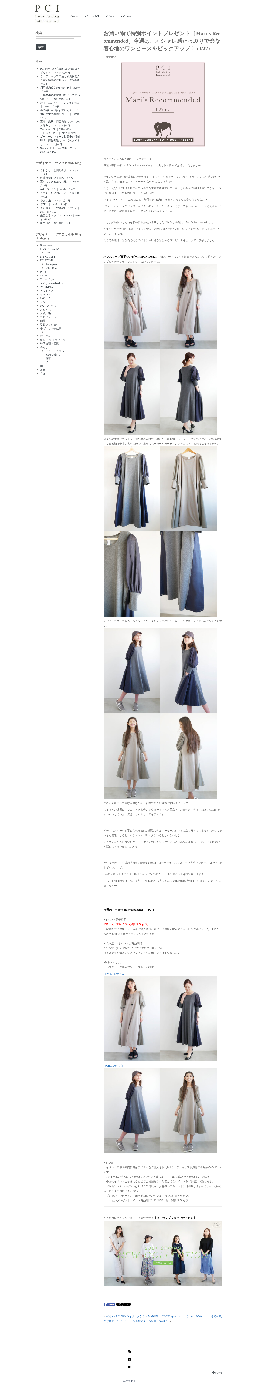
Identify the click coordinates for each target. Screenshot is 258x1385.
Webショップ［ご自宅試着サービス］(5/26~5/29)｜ (59, 131)
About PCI (92, 16)
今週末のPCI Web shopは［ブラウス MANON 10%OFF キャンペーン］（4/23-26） (154, 1316)
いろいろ (45, 298)
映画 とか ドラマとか (53, 339)
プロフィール (48, 317)
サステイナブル (55, 351)
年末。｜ (53, 204)
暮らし (44, 347)
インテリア (46, 302)
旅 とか (45, 336)
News (74, 16)
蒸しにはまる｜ (57, 189)
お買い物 (45, 313)
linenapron (51, 264)
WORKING (46, 287)
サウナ (49, 253)
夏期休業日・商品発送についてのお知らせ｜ (60, 123)
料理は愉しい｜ (57, 177)
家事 (48, 358)
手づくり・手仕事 (50, 328)
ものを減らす (53, 354)
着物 (43, 370)
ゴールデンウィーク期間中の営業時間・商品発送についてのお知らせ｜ (60, 140)
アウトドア (46, 290)
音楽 (43, 373)
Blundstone (46, 245)
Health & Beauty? (49, 249)
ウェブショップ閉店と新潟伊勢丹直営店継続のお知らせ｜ (60, 79)
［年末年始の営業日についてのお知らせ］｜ (60, 97)
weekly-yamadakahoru (52, 283)
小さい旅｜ (55, 200)
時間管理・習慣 (49, 343)
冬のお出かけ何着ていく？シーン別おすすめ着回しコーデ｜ (60, 113)
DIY (48, 332)
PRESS (44, 271)
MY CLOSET (47, 256)
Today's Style (47, 279)
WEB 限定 (51, 268)
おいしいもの (48, 305)
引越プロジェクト (50, 324)
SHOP (43, 275)
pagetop (218, 1372)
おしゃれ (45, 309)
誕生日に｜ (55, 223)
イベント (45, 294)
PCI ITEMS (46, 260)
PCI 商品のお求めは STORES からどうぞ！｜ (60, 70)
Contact (127, 16)
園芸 (43, 321)
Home (111, 16)
